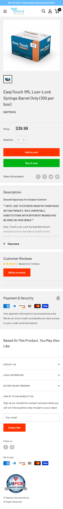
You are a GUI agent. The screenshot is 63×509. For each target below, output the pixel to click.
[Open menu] (5, 11)
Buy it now (31, 163)
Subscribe (14, 427)
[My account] (50, 11)
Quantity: (8, 139)
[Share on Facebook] (38, 176)
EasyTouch (9, 112)
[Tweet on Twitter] (51, 176)
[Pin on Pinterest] (44, 176)
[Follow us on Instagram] (12, 447)
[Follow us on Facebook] (5, 447)
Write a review (16, 272)
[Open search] (43, 11)
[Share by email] (57, 176)
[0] (57, 11)
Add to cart (31, 152)
